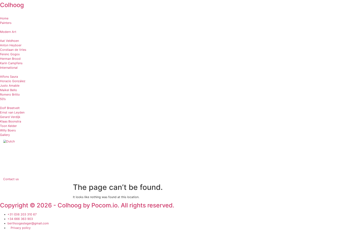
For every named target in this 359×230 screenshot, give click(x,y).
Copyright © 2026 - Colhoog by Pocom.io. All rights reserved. (87, 205)
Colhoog (12, 5)
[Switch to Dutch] (9, 141)
